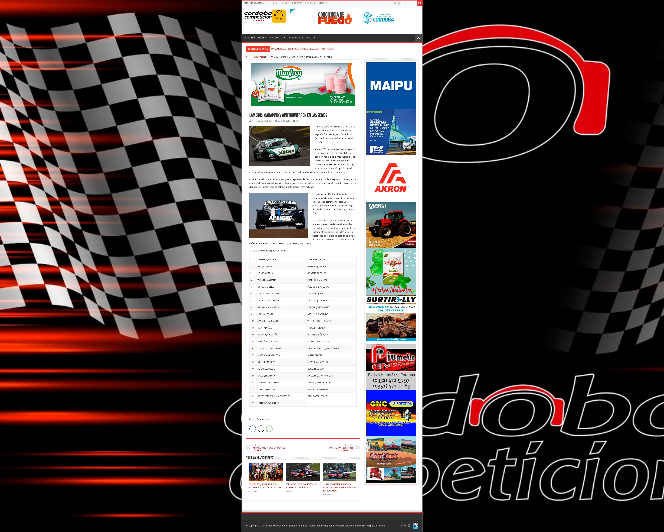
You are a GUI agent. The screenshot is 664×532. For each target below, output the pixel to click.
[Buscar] (419, 3)
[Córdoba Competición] (258, 15)
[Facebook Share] (252, 428)
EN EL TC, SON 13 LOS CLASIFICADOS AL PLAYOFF (265, 486)
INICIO (275, 3)
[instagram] (398, 3)
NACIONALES (276, 37)
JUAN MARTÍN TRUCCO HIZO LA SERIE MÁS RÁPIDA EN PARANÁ (339, 487)
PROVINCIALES (296, 37)
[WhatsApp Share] (269, 428)
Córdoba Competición (262, 121)
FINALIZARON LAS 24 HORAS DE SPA (269, 448)
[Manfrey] (303, 84)
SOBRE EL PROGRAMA (292, 3)
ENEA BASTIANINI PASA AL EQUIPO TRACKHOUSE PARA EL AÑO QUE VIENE (310, 48)
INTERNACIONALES (254, 37)
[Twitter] (395, 3)
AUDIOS (311, 37)
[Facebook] (392, 3)
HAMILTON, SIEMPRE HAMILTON (341, 448)
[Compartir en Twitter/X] (261, 428)
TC (271, 57)
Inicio (248, 57)
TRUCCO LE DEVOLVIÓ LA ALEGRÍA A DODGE (301, 486)
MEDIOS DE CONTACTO (316, 3)
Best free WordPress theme (96, 426)
